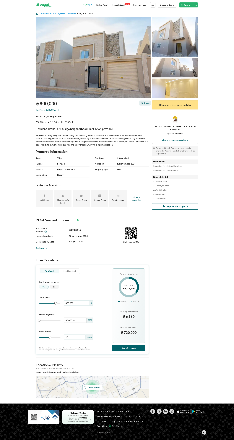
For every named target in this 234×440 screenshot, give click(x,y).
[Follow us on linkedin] (165, 413)
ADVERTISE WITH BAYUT (109, 416)
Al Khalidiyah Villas (161, 186)
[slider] (55, 303)
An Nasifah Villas (160, 190)
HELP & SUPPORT (105, 411)
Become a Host (139, 5)
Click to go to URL (131, 242)
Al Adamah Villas (160, 181)
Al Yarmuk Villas (160, 199)
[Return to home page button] (44, 5)
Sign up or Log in (167, 5)
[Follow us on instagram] (171, 413)
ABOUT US (123, 411)
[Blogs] (87, 5)
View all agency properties (174, 140)
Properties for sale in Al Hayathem (167, 166)
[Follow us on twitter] (159, 413)
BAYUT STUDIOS (134, 416)
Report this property (177, 206)
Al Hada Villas (159, 194)
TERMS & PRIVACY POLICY (130, 421)
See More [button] (40, 248)
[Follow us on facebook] (152, 413)
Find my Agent (102, 5)
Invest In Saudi (120, 4)
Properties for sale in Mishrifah (166, 170)
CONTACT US (106, 421)
